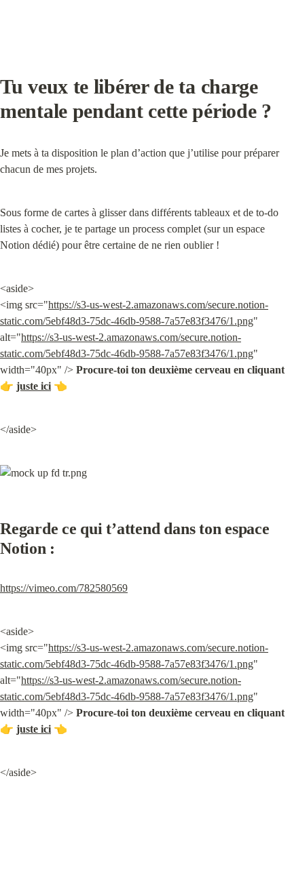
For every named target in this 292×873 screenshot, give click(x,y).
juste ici (33, 386)
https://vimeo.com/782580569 (64, 588)
